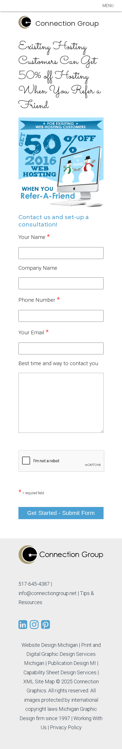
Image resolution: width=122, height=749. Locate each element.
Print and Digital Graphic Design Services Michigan (62, 654)
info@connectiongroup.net (47, 593)
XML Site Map (39, 681)
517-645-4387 (34, 584)
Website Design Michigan (50, 645)
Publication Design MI (72, 663)
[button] (107, 5)
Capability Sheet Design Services (60, 672)
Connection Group (67, 23)
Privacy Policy (66, 727)
